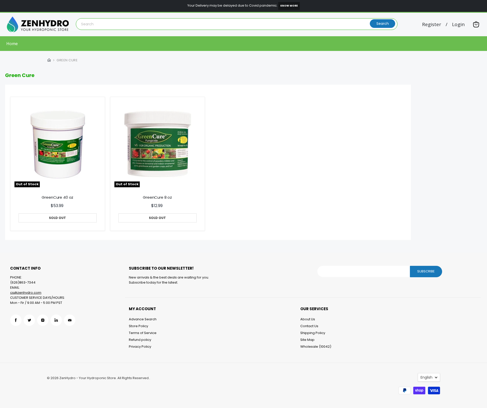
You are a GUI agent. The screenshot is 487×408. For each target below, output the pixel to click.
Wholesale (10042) (315, 346)
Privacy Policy (140, 346)
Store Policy (138, 326)
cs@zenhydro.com (25, 292)
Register (431, 24)
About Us (307, 319)
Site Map (307, 339)
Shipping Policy (312, 332)
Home (12, 43)
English (426, 377)
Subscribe (426, 271)
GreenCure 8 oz (157, 197)
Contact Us (309, 326)
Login (458, 24)
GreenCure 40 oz (57, 197)
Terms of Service (142, 332)
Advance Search (142, 319)
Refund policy (140, 339)
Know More (289, 6)
